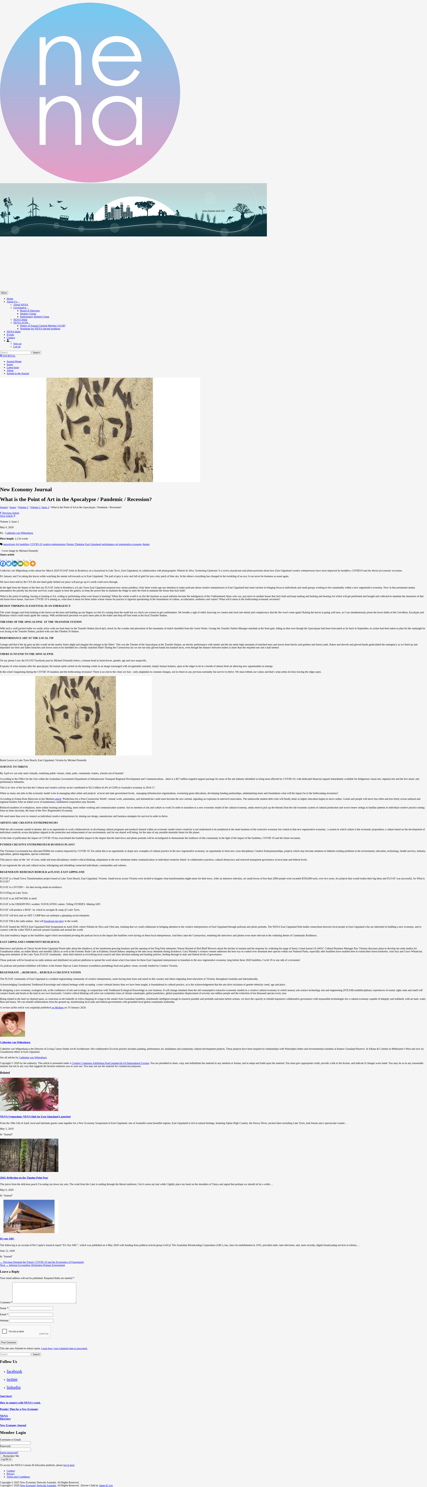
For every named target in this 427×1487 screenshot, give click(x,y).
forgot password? (9, 1452)
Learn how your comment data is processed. (64, 1348)
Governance (19, 307)
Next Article (7, 516)
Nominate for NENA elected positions (40, 328)
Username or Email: (10, 1439)
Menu (4, 293)
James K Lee (106, 1485)
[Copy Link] (26, 561)
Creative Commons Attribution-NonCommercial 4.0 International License (110, 1063)
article (58, 798)
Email (4, 1314)
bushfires (24, 544)
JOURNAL (9, 355)
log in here (69, 1465)
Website (4, 1320)
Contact (11, 337)
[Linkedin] (15, 561)
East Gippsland (93, 544)
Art (17, 544)
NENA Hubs (20, 319)
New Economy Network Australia (38, 1485)
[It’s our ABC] (29, 1232)
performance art (110, 544)
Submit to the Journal (18, 373)
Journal (4, 507)
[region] (213, 237)
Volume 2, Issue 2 (39, 507)
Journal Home (14, 361)
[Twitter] (9, 561)
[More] (32, 561)
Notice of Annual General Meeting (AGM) (42, 325)
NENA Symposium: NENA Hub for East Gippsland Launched (35, 1116)
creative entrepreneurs (54, 544)
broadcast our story (54, 921)
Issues (10, 364)
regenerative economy (130, 544)
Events (10, 334)
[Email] (20, 561)
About (10, 370)
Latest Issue (13, 367)
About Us (12, 301)
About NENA (20, 304)
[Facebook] (3, 561)
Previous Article (10, 513)
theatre (146, 544)
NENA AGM (20, 322)
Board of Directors (30, 310)
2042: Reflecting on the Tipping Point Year (24, 1177)
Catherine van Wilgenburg (19, 533)
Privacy (11, 1473)
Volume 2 (23, 507)
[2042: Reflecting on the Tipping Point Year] (29, 1171)
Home (10, 298)
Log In (17, 346)
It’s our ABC (7, 1238)
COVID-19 (36, 544)
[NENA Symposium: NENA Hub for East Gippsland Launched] (29, 1110)
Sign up (17, 343)
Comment (6, 1302)
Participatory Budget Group (34, 316)
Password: (5, 1446)
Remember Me (11, 1456)
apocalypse (9, 544)
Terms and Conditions (18, 1476)
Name (4, 1308)
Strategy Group (28, 313)
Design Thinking (75, 544)
